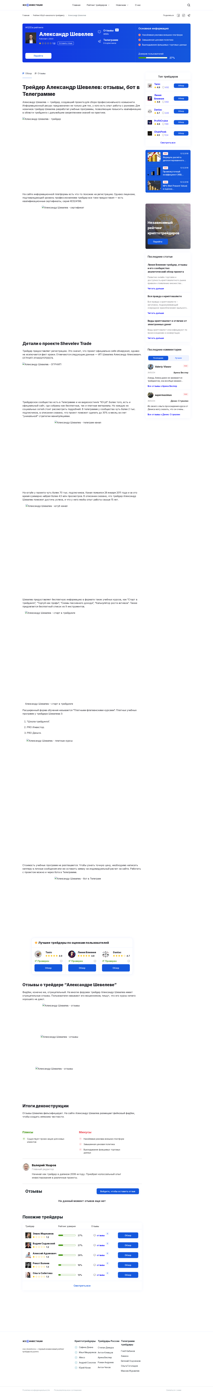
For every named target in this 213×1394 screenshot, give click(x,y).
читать (106, 34)
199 (166, 124)
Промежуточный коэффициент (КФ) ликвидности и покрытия (172, 173)
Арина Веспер (105, 1357)
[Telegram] (189, 15)
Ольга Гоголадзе (129, 1366)
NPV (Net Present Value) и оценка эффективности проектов (175, 187)
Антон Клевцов (105, 1352)
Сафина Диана (86, 1347)
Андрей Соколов (87, 1362)
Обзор (28, 73)
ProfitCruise (161, 120)
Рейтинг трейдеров (97, 5)
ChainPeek (160, 131)
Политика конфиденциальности (36, 1390)
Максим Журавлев (130, 1371)
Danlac (117, 952)
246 (167, 113)
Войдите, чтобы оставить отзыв (117, 1191)
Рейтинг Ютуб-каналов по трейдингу (48, 15)
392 (167, 102)
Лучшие (178, 358)
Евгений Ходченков (131, 1361)
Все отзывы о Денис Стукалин (164, 414)
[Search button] (189, 5)
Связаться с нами (173, 1390)
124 (166, 135)
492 (167, 87)
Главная (76, 5)
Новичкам (121, 5)
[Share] (178, 15)
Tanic (48, 952)
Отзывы (41, 73)
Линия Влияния (87, 952)
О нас (138, 5)
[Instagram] (183, 15)
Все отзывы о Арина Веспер (162, 386)
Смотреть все (82, 1285)
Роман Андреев (106, 1362)
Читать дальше (156, 288)
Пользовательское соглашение (68, 1390)
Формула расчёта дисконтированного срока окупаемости (173, 159)
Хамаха (124, 1356)
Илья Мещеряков (87, 1352)
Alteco (82, 1357)
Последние (158, 358)
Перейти (38, 56)
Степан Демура (106, 1347)
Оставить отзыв (65, 43)
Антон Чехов (104, 1367)
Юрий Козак (85, 1367)
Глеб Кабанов (128, 1351)
